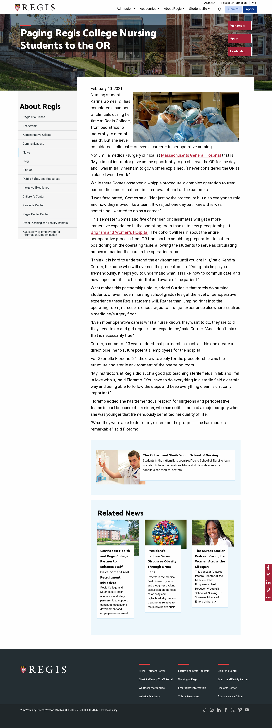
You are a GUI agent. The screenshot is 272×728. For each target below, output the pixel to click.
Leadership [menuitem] (30, 126)
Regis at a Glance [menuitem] (34, 117)
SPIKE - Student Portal (152, 670)
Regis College (43, 669)
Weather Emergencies (152, 687)
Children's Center (227, 670)
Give (231, 9)
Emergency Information (192, 687)
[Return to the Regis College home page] (35, 7)
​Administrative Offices (231, 696)
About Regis (40, 107)
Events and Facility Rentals (233, 679)
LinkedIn (218, 710)
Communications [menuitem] (33, 143)
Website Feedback (149, 696)
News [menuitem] (26, 152)
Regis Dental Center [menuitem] (36, 214)
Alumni (208, 2)
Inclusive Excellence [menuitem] (36, 187)
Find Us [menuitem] (28, 170)
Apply (250, 9)
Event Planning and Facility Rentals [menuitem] (45, 223)
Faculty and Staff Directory (193, 670)
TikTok (204, 710)
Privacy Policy (109, 710)
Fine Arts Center (227, 687)
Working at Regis (188, 679)
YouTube (247, 710)
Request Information (234, 2)
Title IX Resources (188, 696)
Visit (254, 2)
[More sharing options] (268, 597)
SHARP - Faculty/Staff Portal (156, 679)
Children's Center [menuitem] (33, 196)
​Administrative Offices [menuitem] (37, 135)
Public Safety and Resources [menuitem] (41, 179)
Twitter (233, 710)
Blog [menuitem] (26, 161)
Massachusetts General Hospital (191, 155)
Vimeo (240, 710)
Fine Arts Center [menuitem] (33, 205)
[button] (126, 9)
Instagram (211, 710)
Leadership (237, 51)
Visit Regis (237, 25)
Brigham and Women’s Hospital (119, 232)
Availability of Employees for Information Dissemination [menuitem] (41, 233)
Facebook (226, 710)
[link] (268, 567)
